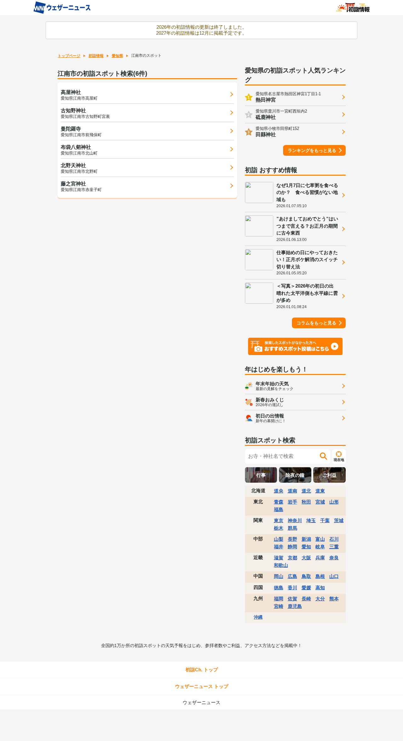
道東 (320, 490)
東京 (278, 520)
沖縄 (258, 617)
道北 (306, 490)
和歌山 (281, 565)
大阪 (306, 557)
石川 (334, 539)
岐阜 (320, 546)
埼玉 (311, 520)
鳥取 (306, 576)
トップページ (69, 56)
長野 (292, 539)
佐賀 (292, 598)
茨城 (338, 520)
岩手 (292, 502)
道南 (292, 490)
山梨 (278, 539)
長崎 (306, 598)
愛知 (306, 546)
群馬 (292, 528)
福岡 (278, 598)
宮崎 (278, 606)
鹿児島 (295, 606)
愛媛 (306, 587)
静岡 (292, 546)
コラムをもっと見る (316, 322)
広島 (292, 576)
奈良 (334, 557)
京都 (292, 557)
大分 (320, 598)
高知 (320, 587)
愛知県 (117, 56)
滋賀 (278, 557)
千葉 (325, 520)
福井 (278, 546)
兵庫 (320, 557)
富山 (320, 539)
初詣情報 (96, 56)
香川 (292, 587)
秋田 (306, 502)
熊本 (334, 598)
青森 (278, 502)
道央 (278, 490)
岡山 (278, 576)
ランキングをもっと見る (312, 150)
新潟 (306, 539)
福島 (278, 509)
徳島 (278, 587)
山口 (334, 576)
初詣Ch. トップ (201, 669)
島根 (320, 576)
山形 (334, 502)
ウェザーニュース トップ (201, 686)
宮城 (320, 502)
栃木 (278, 528)
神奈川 (295, 520)
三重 (334, 546)
